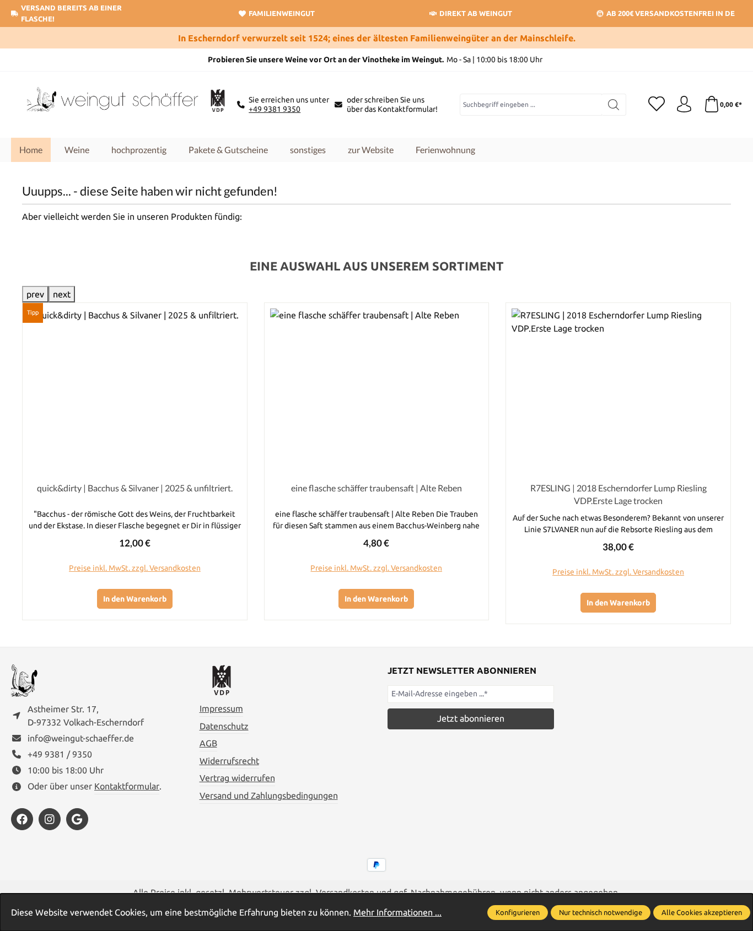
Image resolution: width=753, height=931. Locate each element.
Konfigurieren (518, 912)
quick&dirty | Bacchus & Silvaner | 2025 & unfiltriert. (135, 488)
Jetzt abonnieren (470, 718)
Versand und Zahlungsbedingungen (269, 795)
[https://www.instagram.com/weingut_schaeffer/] (50, 819)
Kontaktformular (126, 786)
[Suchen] (613, 105)
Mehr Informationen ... (397, 912)
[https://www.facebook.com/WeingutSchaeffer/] (22, 819)
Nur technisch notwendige (600, 912)
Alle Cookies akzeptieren (701, 912)
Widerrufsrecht (229, 761)
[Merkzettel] (656, 104)
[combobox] (531, 105)
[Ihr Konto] (684, 104)
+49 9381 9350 (274, 109)
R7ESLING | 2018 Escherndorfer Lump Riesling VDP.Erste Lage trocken (618, 494)
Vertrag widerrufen (237, 778)
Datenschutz (224, 726)
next (62, 294)
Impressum (221, 708)
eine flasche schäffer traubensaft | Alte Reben (376, 488)
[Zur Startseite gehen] (110, 104)
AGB (208, 743)
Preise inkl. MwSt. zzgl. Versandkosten (135, 568)
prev (35, 294)
